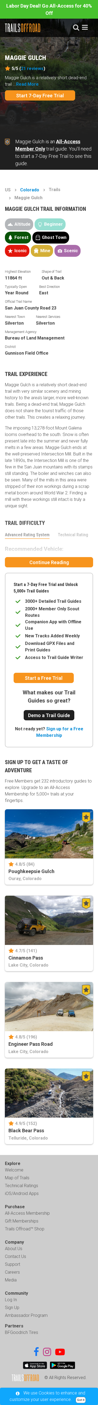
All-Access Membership (27, 1213)
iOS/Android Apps (22, 1193)
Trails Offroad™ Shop (24, 1228)
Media (11, 1280)
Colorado (29, 189)
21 (32, 68)
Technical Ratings (21, 1185)
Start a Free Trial (44, 678)
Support (12, 1264)
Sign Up (12, 1307)
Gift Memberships (21, 1221)
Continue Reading (49, 562)
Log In (11, 1299)
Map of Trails (17, 1177)
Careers (12, 1272)
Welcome (14, 1170)
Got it (80, 1400)
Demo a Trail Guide (49, 715)
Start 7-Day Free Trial (40, 95)
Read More (27, 84)
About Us (13, 1248)
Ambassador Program (26, 1315)
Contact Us (15, 1256)
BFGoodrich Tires (21, 1332)
